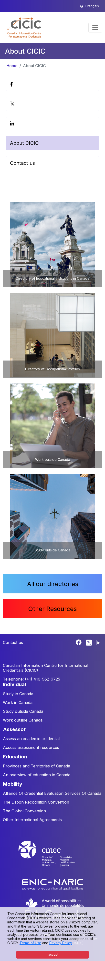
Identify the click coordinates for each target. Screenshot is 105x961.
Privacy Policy (60, 943)
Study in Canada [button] (18, 693)
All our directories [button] (52, 584)
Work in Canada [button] (17, 702)
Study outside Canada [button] (23, 711)
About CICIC (34, 65)
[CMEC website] (52, 858)
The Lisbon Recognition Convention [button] (36, 802)
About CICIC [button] (24, 143)
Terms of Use (30, 943)
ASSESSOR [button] (14, 729)
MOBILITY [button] (12, 784)
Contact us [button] (22, 163)
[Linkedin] (98, 642)
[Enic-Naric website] (52, 884)
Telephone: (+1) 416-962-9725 (31, 679)
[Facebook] (79, 642)
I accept (52, 954)
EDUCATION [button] (15, 757)
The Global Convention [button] (24, 810)
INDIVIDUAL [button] (14, 684)
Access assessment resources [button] (31, 747)
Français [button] (92, 6)
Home (12, 65)
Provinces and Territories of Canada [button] (36, 766)
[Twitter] (89, 642)
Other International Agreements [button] (32, 819)
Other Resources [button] (52, 608)
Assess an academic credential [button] (31, 738)
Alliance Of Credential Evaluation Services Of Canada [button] (52, 793)
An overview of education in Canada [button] (36, 774)
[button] (24, 27)
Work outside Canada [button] (22, 720)
